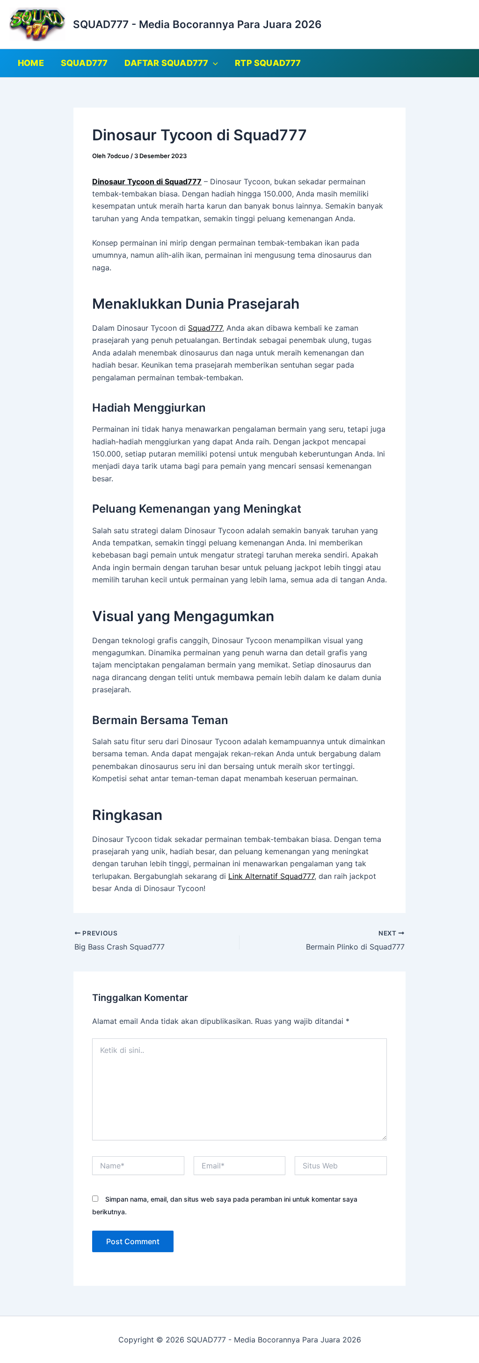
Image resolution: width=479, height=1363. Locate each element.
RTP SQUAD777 (268, 63)
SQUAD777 (84, 63)
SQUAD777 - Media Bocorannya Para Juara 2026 (197, 24)
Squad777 (205, 328)
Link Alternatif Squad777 (271, 876)
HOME (31, 63)
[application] (213, 63)
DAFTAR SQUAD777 (166, 63)
